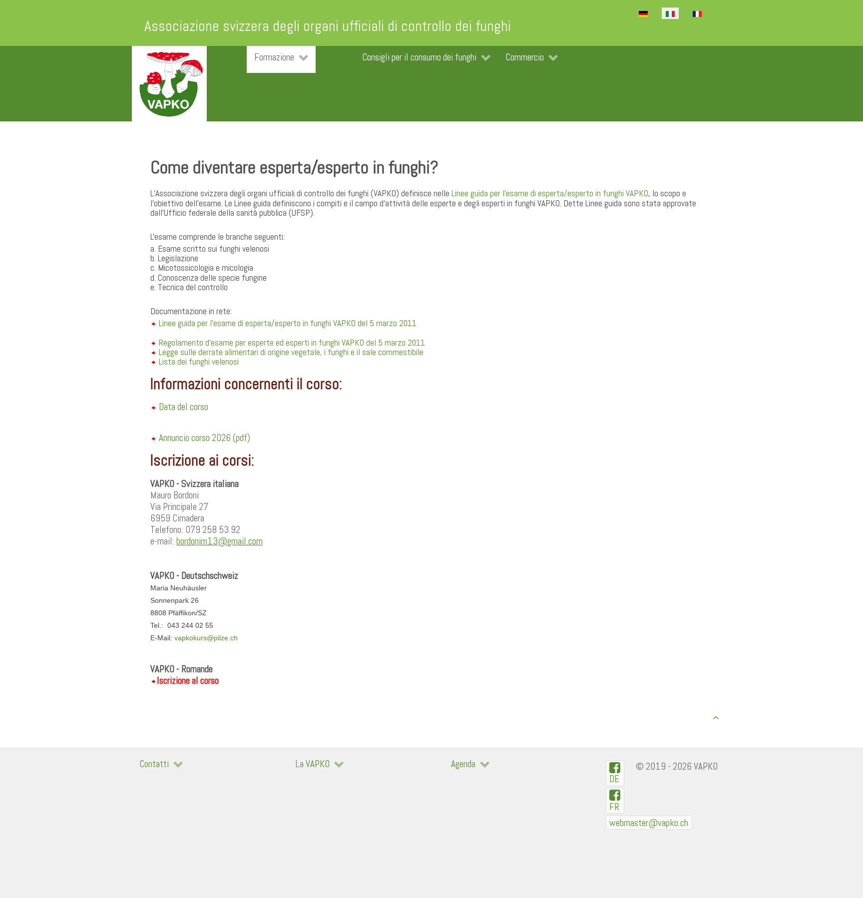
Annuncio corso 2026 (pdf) (204, 438)
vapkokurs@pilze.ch (206, 638)
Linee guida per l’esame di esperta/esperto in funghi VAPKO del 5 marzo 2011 (288, 323)
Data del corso (183, 407)
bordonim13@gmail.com (219, 541)
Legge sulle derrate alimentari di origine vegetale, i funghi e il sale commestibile (290, 352)
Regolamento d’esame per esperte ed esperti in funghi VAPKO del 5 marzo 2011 (292, 342)
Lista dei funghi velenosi (199, 361)
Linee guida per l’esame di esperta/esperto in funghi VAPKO (549, 193)
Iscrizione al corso (188, 680)
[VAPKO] (169, 83)
